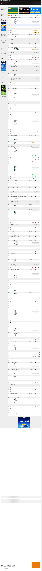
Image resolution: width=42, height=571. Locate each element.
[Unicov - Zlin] (24, 96)
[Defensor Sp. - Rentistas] (24, 382)
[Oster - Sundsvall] (24, 366)
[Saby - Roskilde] (24, 118)
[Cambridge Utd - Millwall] (24, 157)
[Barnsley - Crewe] (24, 152)
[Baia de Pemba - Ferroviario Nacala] (24, 242)
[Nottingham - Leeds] (24, 178)
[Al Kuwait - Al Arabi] (24, 227)
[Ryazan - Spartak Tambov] (24, 275)
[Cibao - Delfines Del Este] (24, 139)
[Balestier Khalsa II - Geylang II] (24, 334)
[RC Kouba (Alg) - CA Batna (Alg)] (24, 408)
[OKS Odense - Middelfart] (24, 116)
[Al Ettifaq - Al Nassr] (24, 288)
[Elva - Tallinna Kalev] (24, 194)
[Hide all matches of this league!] (39, 17)
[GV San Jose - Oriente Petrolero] (24, 55)
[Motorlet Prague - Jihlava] (24, 94)
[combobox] (37, 15)
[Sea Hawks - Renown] (24, 360)
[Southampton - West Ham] (24, 167)
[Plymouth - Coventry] (24, 163)
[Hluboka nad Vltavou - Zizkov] (24, 100)
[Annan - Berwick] (24, 298)
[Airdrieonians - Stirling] (24, 294)
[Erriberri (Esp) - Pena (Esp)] (24, 412)
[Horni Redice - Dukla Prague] (24, 92)
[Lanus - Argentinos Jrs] (24, 30)
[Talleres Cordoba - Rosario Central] (24, 32)
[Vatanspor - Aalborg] (24, 122)
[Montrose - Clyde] (24, 320)
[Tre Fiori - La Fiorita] (24, 281)
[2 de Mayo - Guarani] (24, 251)
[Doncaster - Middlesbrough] (24, 150)
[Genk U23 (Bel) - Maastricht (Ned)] (24, 406)
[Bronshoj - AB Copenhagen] (24, 128)
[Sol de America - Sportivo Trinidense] (24, 257)
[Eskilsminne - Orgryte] (24, 371)
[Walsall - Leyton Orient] (24, 173)
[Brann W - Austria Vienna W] (24, 198)
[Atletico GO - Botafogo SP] (24, 61)
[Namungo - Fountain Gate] (24, 377)
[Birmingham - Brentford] (24, 176)
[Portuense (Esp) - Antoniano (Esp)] (24, 414)
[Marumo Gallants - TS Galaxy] (24, 345)
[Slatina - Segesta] (24, 84)
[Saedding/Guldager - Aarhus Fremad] (24, 120)
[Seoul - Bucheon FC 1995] (24, 356)
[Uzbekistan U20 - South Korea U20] (24, 401)
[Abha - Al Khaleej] (24, 284)
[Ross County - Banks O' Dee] (24, 326)
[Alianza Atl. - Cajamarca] (24, 261)
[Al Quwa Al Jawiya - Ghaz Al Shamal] (24, 219)
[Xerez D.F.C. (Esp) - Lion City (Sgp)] (24, 410)
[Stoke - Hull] (24, 171)
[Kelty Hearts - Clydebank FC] (24, 319)
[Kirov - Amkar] (24, 273)
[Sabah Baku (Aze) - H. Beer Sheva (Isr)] (24, 19)
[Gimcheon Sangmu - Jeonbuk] (24, 353)
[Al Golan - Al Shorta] (24, 213)
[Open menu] (40, 3)
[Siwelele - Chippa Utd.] (24, 349)
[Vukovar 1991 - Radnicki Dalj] (24, 86)
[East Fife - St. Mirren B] (24, 311)
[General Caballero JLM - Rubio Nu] (24, 255)
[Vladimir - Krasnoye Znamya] (24, 277)
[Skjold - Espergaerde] (24, 133)
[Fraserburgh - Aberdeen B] (24, 315)
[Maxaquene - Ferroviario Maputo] (24, 244)
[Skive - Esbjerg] (24, 131)
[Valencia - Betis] (24, 27)
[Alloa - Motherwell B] (24, 296)
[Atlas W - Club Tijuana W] (24, 238)
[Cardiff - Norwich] (24, 148)
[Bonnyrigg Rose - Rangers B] (24, 300)
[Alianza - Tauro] (24, 248)
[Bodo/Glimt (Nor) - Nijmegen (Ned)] (24, 21)
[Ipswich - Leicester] (24, 161)
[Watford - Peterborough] (24, 175)
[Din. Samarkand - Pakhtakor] (24, 391)
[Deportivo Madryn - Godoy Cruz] (24, 36)
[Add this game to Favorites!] (8, 19)
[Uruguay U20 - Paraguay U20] (24, 403)
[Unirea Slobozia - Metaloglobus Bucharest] (24, 267)
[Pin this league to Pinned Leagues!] (21, 29)
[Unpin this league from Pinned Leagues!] (21, 17)
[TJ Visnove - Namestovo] (24, 339)
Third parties (6, 568)
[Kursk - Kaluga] (24, 271)
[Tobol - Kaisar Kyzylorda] (24, 222)
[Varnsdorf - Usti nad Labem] (24, 90)
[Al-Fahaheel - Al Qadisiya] (24, 229)
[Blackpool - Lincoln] (24, 156)
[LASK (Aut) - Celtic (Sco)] (24, 23)
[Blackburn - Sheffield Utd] (24, 154)
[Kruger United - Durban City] (24, 343)
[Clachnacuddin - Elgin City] (24, 301)
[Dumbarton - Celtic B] (24, 309)
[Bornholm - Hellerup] (24, 105)
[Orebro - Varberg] (24, 364)
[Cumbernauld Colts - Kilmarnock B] (24, 307)
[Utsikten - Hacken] (24, 373)
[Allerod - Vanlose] (24, 107)
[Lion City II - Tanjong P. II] (24, 336)
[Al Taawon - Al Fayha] (24, 286)
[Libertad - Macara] (24, 143)
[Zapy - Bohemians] (24, 98)
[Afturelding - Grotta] (24, 206)
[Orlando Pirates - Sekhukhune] (24, 347)
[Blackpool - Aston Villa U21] (24, 182)
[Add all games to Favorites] (8, 17)
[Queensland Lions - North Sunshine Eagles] (24, 49)
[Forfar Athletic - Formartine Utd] (24, 313)
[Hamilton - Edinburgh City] (24, 317)
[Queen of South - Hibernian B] (24, 324)
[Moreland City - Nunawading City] (24, 45)
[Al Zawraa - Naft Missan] (24, 217)
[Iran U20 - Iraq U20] (24, 399)
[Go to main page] (6, 3)
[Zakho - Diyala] (24, 215)
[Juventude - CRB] (24, 63)
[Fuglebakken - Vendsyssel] (24, 130)
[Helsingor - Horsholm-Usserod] (24, 112)
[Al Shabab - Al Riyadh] (24, 290)
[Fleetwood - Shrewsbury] (24, 159)
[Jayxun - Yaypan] (24, 395)
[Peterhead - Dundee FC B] (24, 322)
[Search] (34, 3)
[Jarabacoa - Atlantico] (24, 137)
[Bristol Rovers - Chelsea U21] (24, 184)
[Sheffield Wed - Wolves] (24, 165)
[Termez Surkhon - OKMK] (24, 389)
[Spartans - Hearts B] (24, 328)
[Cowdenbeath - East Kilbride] (24, 305)
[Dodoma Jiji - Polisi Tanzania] (24, 379)
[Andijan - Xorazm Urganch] (24, 388)
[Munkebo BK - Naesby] (24, 114)
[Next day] (39, 15)
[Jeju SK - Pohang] (24, 355)
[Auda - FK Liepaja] (24, 233)
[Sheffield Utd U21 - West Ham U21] (24, 189)
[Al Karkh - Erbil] (24, 211)
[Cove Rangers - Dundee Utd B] (24, 303)
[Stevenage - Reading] (24, 169)
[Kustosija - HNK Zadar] (24, 83)
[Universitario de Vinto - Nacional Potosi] (24, 57)
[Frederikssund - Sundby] (24, 110)
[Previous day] (34, 15)
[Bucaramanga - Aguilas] (24, 75)
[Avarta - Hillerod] (24, 109)
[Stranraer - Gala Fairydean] (24, 330)
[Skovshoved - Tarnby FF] (24, 124)
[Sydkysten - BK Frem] (24, 126)
